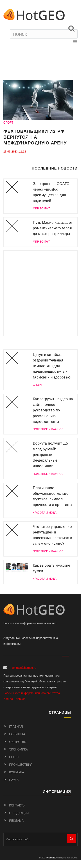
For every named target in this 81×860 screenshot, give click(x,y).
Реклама (16, 820)
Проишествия (20, 764)
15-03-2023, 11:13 (14, 151)
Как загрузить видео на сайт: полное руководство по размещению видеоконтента (53, 410)
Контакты (17, 805)
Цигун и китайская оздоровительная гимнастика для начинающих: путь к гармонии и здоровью (52, 366)
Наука (14, 780)
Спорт (14, 757)
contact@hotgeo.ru (23, 667)
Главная (16, 726)
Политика (17, 734)
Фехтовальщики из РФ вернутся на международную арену (35, 137)
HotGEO (52, 857)
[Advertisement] (40, 293)
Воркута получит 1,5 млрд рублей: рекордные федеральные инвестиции (50, 454)
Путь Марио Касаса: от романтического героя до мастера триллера (52, 228)
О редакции (19, 813)
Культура (16, 772)
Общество (17, 742)
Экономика (18, 749)
